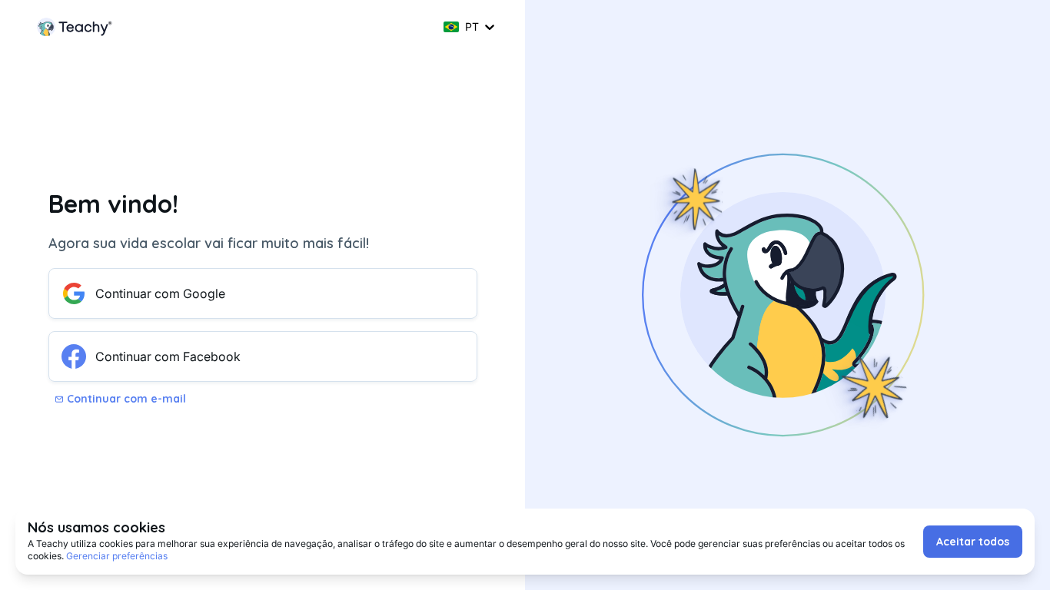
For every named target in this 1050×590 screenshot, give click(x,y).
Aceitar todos (972, 542)
